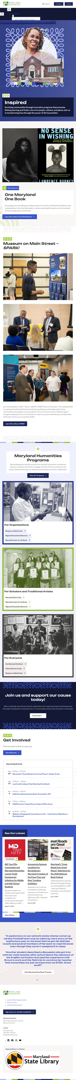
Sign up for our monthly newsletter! (18, 1012)
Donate (69, 4)
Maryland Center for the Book (16, 540)
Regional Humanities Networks (16, 535)
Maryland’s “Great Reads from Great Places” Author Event (36, 774)
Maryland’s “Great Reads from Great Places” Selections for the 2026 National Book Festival (60, 870)
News (30, 859)
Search (47, 4)
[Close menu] (9, 9)
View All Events (11, 753)
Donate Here (36, 716)
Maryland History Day (13, 597)
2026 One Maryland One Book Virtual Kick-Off (31, 794)
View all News (10, 915)
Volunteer (58, 4)
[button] (37, 979)
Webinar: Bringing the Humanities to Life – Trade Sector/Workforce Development (40, 815)
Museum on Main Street (14, 531)
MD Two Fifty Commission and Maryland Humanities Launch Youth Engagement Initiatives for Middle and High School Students (14, 875)
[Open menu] (2, 14)
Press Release (10, 859)
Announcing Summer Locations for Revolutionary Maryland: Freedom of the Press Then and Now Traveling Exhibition (38, 874)
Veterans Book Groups (13, 668)
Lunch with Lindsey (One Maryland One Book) (31, 784)
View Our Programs (37, 475)
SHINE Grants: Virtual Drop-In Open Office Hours (32, 804)
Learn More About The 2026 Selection (18, 217)
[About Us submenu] (13, 16)
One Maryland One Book (14, 664)
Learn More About (15, 424)
